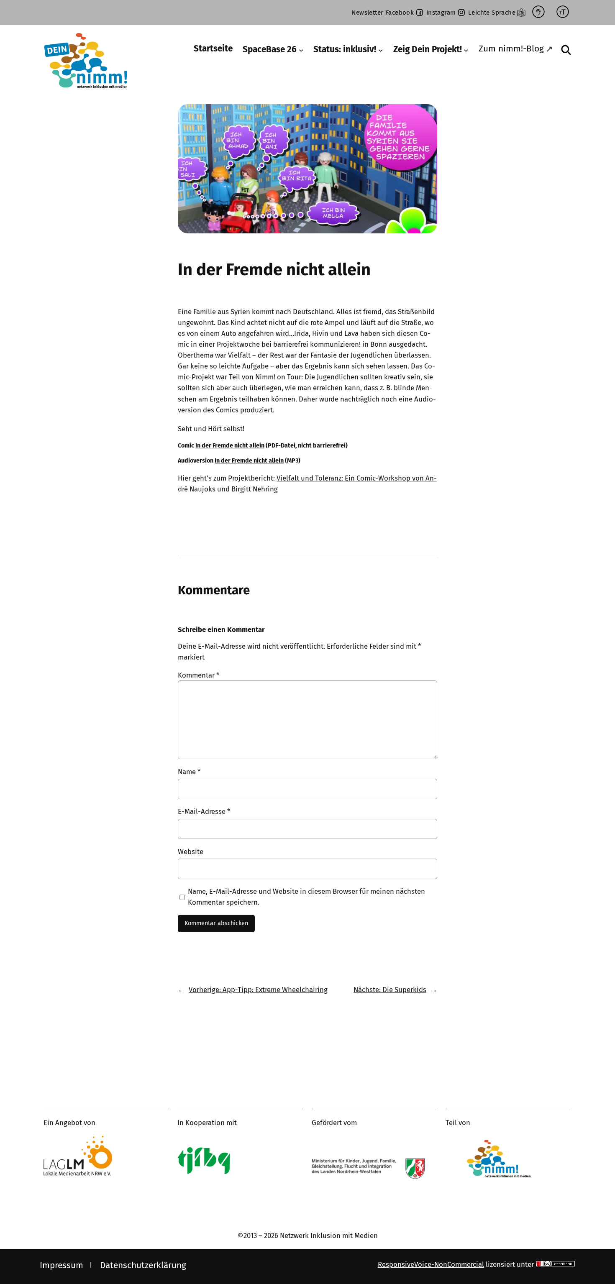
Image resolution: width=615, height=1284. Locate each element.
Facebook (400, 12)
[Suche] (566, 50)
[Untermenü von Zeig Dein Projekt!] (466, 50)
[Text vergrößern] (562, 12)
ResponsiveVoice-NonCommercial (431, 1264)
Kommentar (198, 675)
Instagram (441, 12)
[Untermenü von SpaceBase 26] (301, 50)
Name (189, 771)
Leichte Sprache (491, 12)
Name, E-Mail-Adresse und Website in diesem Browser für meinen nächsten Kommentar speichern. (306, 896)
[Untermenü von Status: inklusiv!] (380, 50)
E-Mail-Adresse (204, 811)
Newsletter (367, 12)
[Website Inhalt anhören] (538, 12)
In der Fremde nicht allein (229, 445)
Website (190, 851)
